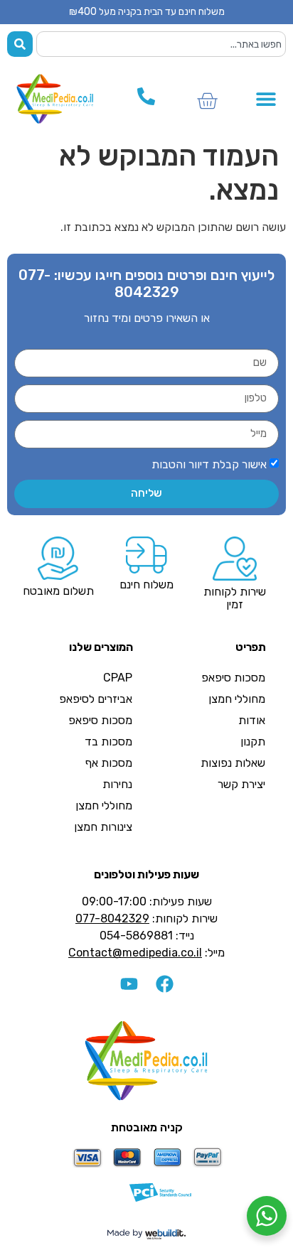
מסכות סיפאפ (233, 677)
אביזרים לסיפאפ (95, 699)
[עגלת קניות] (207, 101)
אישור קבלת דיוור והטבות (209, 464)
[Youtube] (128, 984)
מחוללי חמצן (236, 699)
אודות (251, 720)
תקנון (252, 741)
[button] (266, 99)
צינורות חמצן (103, 827)
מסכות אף (108, 763)
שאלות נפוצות (233, 763)
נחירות (117, 784)
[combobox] (161, 44)
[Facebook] (164, 984)
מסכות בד (108, 741)
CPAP (117, 677)
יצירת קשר (241, 784)
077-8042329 (112, 918)
